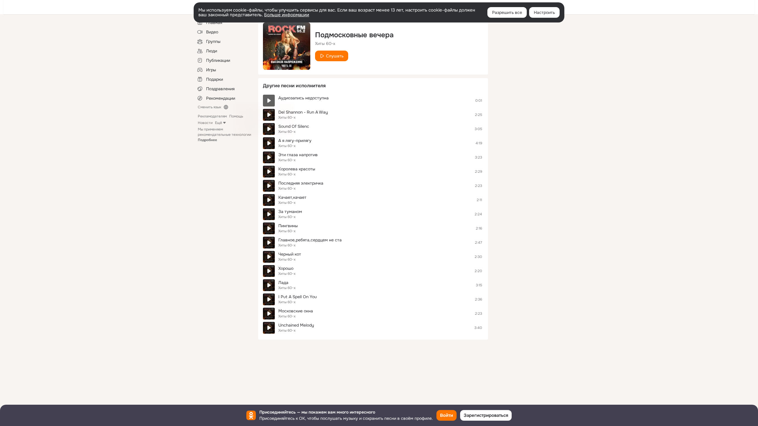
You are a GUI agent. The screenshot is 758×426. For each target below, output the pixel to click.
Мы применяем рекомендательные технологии (224, 134)
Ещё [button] (218, 122)
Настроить (544, 12)
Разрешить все (507, 12)
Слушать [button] (334, 56)
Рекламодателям (212, 116)
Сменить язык (209, 107)
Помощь (236, 116)
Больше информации (286, 15)
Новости (205, 122)
